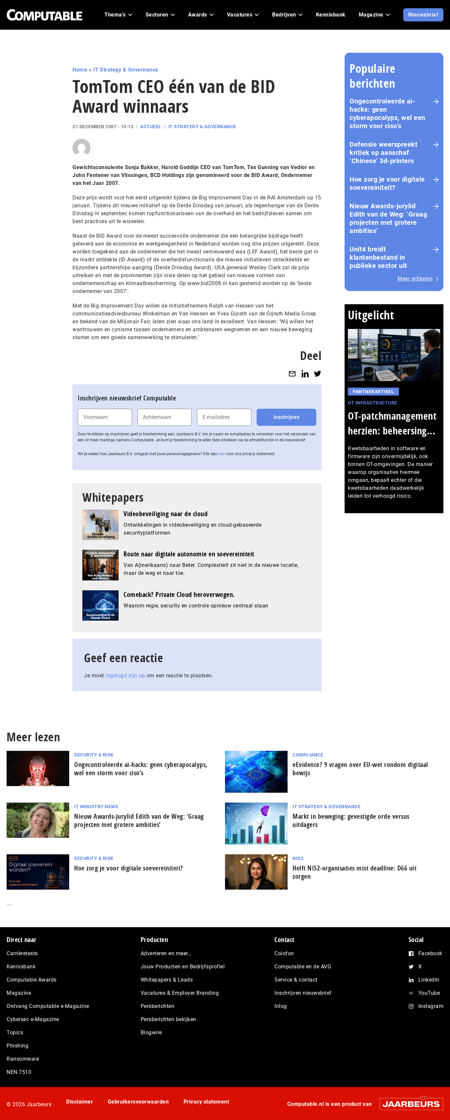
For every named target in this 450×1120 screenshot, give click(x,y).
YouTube (429, 993)
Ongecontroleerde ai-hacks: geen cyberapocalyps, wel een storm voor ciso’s (387, 113)
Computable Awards (32, 980)
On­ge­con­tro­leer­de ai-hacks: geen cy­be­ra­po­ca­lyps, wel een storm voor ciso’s (141, 768)
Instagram (431, 1006)
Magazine (19, 993)
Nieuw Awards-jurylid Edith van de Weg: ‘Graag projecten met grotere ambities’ (388, 218)
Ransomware (23, 1059)
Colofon (284, 953)
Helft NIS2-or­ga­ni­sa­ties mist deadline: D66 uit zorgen (354, 872)
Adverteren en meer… (166, 953)
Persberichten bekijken (168, 1019)
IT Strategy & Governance (125, 70)
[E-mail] (292, 373)
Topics (15, 1032)
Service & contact (296, 980)
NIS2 (298, 858)
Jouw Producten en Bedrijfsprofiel (183, 966)
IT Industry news (96, 806)
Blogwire (151, 1032)
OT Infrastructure (372, 402)
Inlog (280, 1006)
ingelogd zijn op (125, 675)
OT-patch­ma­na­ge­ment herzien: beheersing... (392, 423)
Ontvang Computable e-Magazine (48, 1006)
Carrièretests (22, 953)
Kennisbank (21, 966)
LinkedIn (428, 980)
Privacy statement (206, 1102)
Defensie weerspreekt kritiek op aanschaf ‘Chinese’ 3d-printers (383, 152)
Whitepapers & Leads (167, 980)
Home (79, 70)
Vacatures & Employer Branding (180, 993)
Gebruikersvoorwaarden (138, 1102)
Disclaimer (79, 1102)
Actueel (150, 126)
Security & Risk (94, 754)
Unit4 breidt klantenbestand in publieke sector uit (378, 257)
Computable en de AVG (302, 966)
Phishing (17, 1046)
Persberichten (158, 1006)
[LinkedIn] (305, 373)
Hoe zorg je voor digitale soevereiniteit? (387, 183)
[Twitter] (318, 373)
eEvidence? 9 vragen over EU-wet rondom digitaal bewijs (360, 768)
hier (221, 454)
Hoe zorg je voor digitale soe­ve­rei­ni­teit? (128, 868)
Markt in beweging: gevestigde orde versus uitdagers (351, 820)
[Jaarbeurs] (408, 1104)
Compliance (308, 754)
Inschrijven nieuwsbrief (303, 993)
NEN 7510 (19, 1072)
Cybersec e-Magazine (33, 1019)
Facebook (430, 953)
